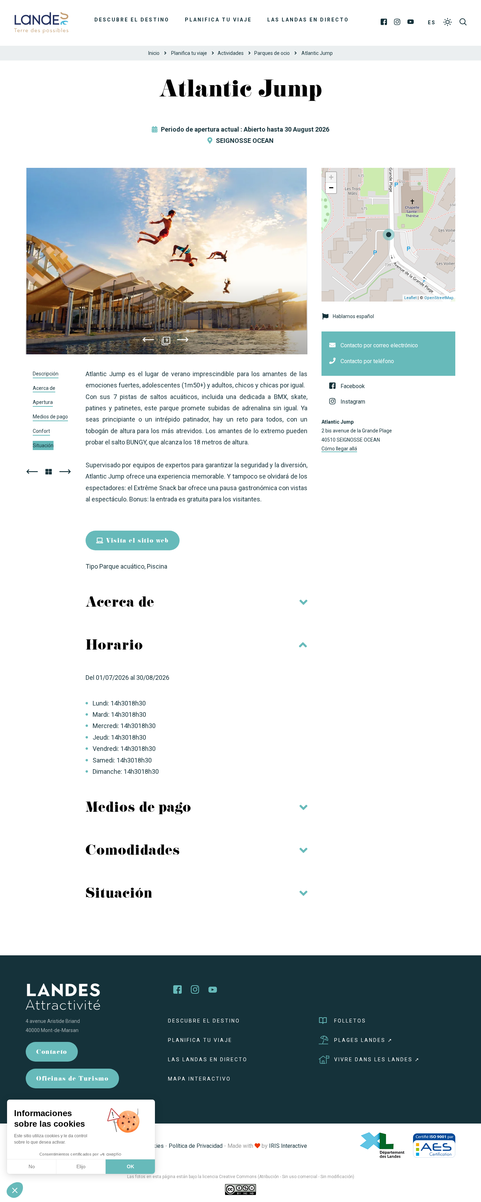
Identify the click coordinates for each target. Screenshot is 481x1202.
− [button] (331, 187)
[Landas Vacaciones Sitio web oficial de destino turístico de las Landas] (41, 22)
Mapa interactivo (199, 1079)
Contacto (51, 1052)
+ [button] (331, 177)
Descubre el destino (131, 20)
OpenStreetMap (439, 298)
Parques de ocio (272, 53)
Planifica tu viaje (218, 20)
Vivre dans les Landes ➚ (377, 1059)
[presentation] (148, 341)
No (32, 1166)
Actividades (231, 53)
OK (130, 1166)
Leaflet (410, 298)
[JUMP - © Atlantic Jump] (166, 261)
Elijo (81, 1166)
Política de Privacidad (196, 1146)
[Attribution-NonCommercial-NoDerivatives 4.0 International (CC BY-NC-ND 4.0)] (240, 1189)
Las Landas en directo (308, 20)
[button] (14, 1190)
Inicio (154, 53)
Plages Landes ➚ (363, 1040)
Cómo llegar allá (339, 448)
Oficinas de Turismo (72, 1079)
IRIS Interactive (288, 1146)
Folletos (350, 1021)
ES (432, 22)
